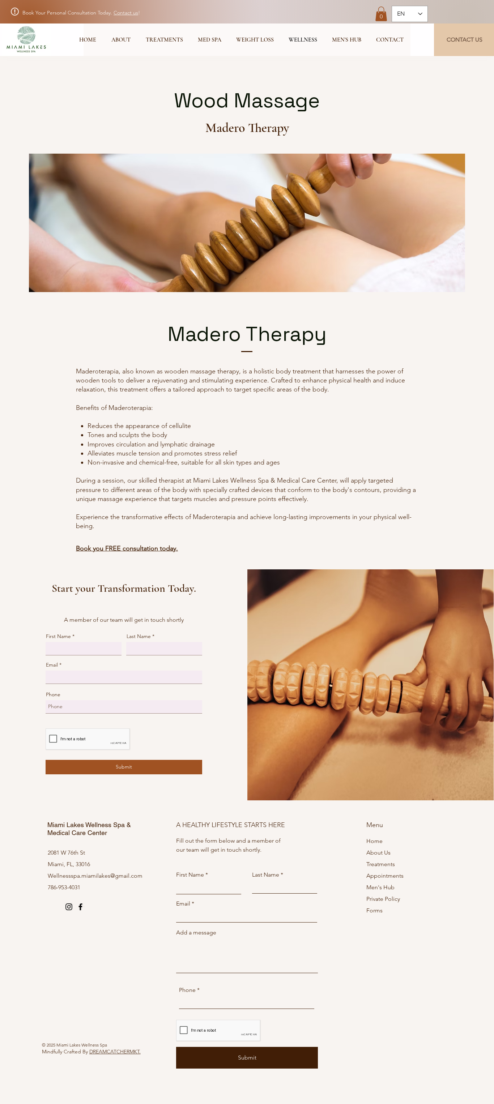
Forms (374, 910)
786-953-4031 (64, 887)
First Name (58, 636)
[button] (381, 14)
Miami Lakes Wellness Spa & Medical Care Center (89, 828)
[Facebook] (80, 906)
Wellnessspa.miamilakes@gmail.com (95, 875)
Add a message (196, 933)
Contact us (126, 12)
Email (52, 664)
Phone (53, 694)
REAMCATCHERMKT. (117, 1051)
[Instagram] (68, 906)
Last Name (139, 636)
